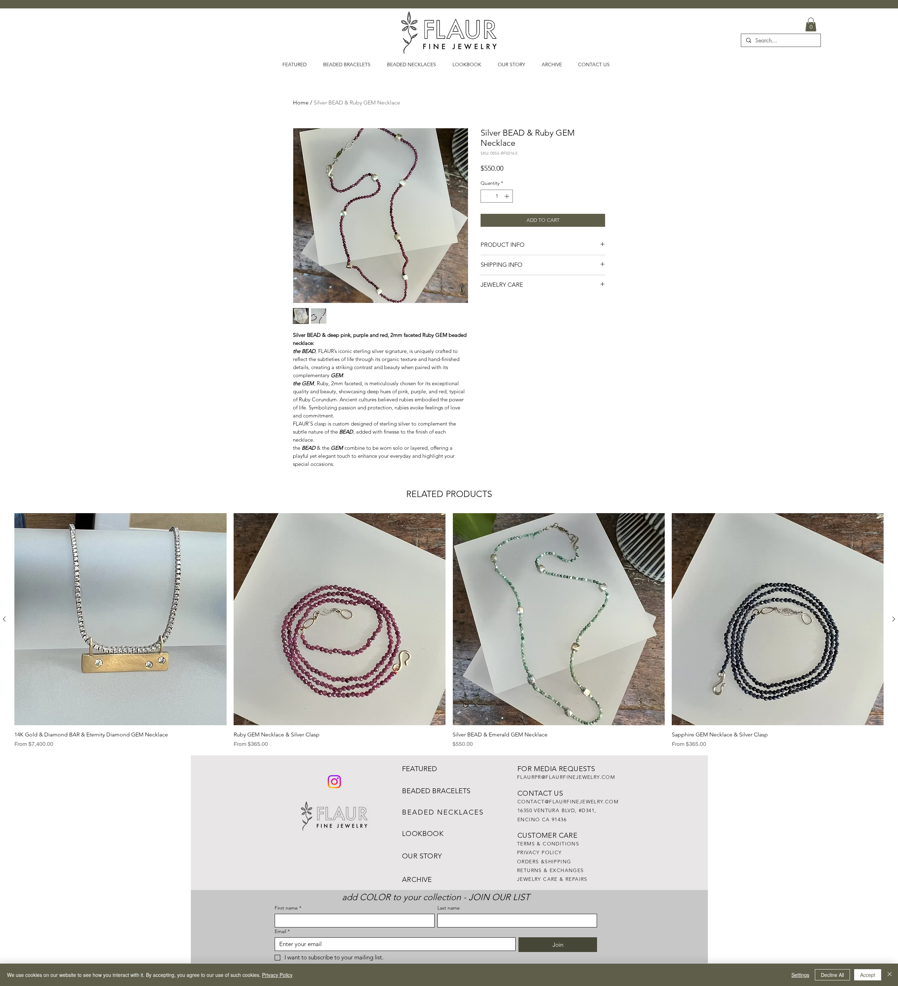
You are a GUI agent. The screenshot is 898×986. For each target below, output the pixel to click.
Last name (448, 908)
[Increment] (507, 196)
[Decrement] (486, 196)
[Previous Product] (4, 619)
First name (288, 908)
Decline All (832, 974)
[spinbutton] (496, 196)
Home (301, 102)
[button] (811, 24)
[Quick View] (120, 619)
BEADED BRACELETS (436, 791)
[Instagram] (334, 781)
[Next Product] (894, 619)
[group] (449, 631)
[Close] (889, 974)
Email (282, 931)
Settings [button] (800, 974)
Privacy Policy (277, 974)
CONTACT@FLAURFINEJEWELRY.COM (567, 801)
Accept (867, 974)
